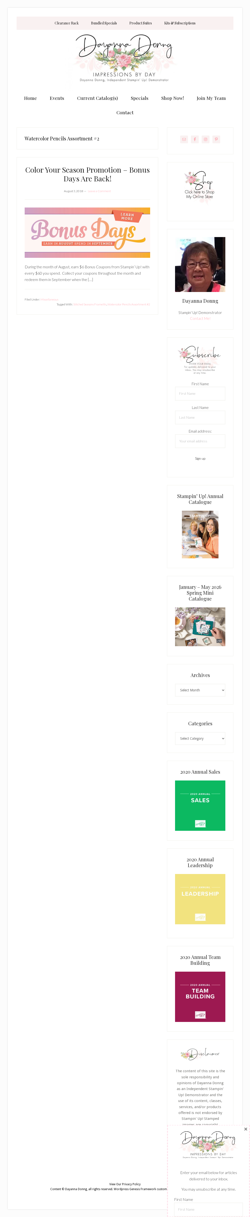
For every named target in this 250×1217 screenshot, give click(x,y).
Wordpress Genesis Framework (135, 1189)
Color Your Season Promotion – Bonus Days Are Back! (87, 174)
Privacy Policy (131, 1184)
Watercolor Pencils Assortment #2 (128, 304)
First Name (200, 384)
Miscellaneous (49, 299)
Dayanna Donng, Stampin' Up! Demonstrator (125, 60)
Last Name (200, 407)
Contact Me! (200, 318)
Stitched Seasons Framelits (89, 304)
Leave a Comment (99, 191)
